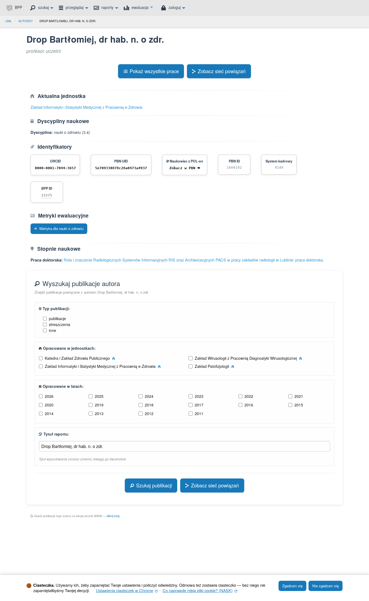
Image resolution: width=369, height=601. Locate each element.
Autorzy (25, 21)
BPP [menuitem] (18, 7)
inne (52, 330)
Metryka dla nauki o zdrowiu (60, 228)
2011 (199, 413)
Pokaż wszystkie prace (154, 70)
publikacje (57, 318)
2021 (298, 396)
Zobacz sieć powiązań (222, 70)
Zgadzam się (292, 585)
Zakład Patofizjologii (212, 366)
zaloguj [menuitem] (174, 7)
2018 (149, 405)
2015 (298, 405)
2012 (149, 413)
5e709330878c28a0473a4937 (121, 168)
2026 (49, 396)
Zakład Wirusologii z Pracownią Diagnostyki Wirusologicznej (246, 358)
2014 (49, 413)
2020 (49, 405)
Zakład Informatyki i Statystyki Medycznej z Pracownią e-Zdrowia (86, 107)
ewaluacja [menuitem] (139, 7)
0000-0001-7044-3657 (55, 168)
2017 (199, 405)
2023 (199, 396)
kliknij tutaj (113, 516)
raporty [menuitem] (106, 7)
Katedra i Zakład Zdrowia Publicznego (78, 358)
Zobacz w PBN (183, 168)
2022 (248, 396)
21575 (46, 195)
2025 (99, 396)
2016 (248, 405)
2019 (99, 405)
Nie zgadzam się (325, 585)
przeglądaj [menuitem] (74, 7)
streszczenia (59, 324)
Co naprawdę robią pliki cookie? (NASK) (200, 590)
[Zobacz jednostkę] (113, 358)
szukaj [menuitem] (43, 7)
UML (8, 21)
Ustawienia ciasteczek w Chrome (127, 590)
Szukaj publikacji (154, 485)
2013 (99, 413)
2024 (149, 396)
